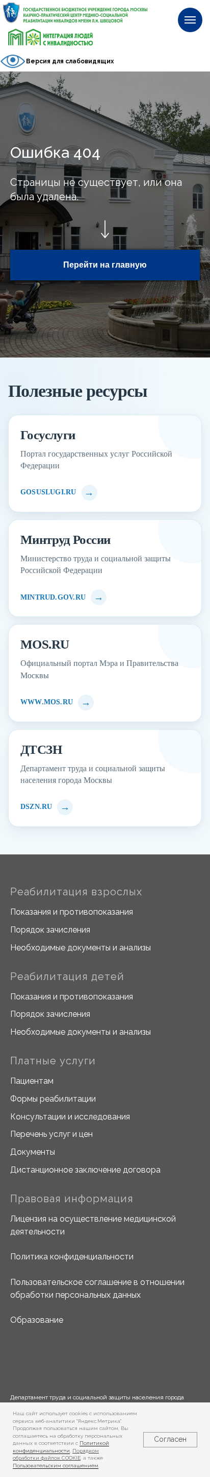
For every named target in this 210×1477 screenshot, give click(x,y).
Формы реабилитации (53, 1099)
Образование (36, 1320)
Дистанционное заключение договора (85, 1170)
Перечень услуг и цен (51, 1134)
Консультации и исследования (70, 1117)
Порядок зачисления (50, 930)
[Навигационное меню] (190, 19)
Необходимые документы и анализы (80, 947)
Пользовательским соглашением (55, 1465)
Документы (32, 1152)
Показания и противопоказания (71, 912)
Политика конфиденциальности (72, 1256)
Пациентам (32, 1081)
